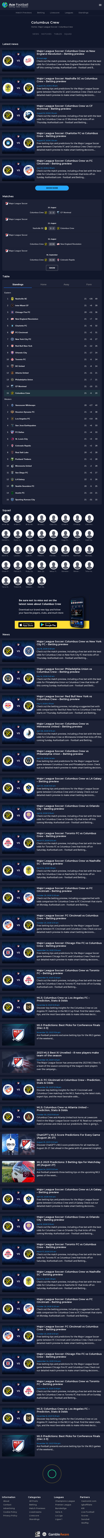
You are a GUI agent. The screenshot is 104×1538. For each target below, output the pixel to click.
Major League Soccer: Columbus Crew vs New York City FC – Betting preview (69, 643)
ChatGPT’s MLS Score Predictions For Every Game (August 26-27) (68, 1136)
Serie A (58, 1512)
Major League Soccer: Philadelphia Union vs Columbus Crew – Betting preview (64, 670)
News (35, 34)
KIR (82, 1508)
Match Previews (24, 12)
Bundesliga (60, 1508)
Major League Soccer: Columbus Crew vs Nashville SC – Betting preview (69, 862)
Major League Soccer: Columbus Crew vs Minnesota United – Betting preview (63, 725)
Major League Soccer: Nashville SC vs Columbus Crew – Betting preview (67, 80)
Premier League (63, 1504)
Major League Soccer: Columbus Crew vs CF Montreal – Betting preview (65, 107)
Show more (52, 188)
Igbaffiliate (86, 1504)
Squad (68, 34)
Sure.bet (85, 1519)
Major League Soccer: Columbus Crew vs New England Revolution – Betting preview (66, 52)
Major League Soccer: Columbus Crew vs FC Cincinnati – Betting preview (65, 162)
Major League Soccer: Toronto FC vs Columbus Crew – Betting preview (66, 835)
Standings (83, 12)
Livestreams (35, 1512)
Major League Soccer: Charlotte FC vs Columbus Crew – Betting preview (67, 135)
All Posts (33, 1501)
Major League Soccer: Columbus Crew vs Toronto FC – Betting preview (68, 972)
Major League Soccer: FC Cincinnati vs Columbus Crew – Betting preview (67, 917)
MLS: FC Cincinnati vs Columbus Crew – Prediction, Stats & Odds (69, 1081)
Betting (41, 12)
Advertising (9, 1508)
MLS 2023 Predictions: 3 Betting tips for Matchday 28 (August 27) (68, 1163)
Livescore (54, 12)
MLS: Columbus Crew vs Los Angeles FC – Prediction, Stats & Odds (63, 999)
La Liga (59, 1515)
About (6, 1501)
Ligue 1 (58, 1519)
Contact (7, 1504)
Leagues (69, 12)
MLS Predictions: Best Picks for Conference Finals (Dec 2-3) (68, 1027)
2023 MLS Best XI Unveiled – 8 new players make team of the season (68, 1054)
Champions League (65, 1501)
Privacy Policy (10, 1515)
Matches (46, 34)
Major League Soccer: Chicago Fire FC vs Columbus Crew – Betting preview (69, 944)
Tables (58, 34)
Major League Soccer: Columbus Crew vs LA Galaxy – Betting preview (69, 780)
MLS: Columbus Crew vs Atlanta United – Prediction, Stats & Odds (62, 1109)
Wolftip (85, 1523)
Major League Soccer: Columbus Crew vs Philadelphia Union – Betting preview (63, 752)
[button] (100, 5)
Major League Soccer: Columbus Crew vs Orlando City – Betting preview (68, 807)
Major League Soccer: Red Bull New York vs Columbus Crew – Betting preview (64, 698)
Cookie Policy (10, 1512)
